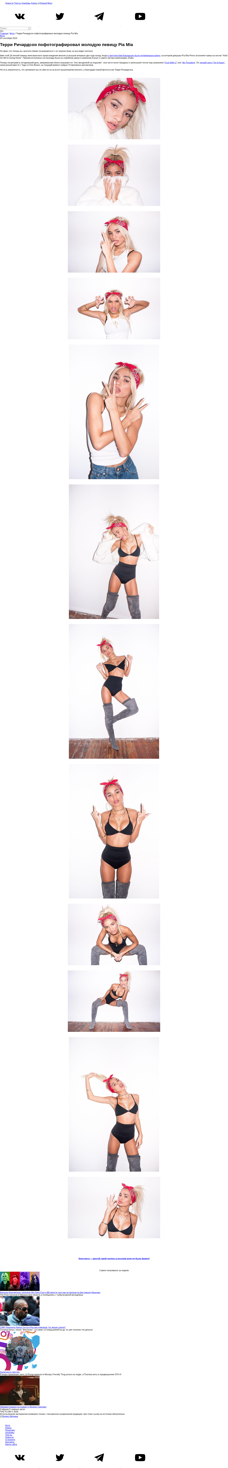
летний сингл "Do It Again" (212, 63)
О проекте (10, 1440)
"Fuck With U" (170, 63)
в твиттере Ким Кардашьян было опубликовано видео (134, 55)
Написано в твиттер (10, 1372)
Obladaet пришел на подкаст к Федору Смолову (23, 1407)
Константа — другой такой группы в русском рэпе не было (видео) (114, 1258)
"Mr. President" (189, 63)
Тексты (17, 3)
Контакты (9, 1442)
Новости (9, 3)
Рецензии (10, 1430)
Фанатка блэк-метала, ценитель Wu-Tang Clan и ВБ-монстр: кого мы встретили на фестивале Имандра (50, 1292)
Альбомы (26, 3)
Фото (2, 36)
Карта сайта (11, 1444)
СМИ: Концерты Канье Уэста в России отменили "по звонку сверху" (33, 1327)
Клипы (34, 3)
